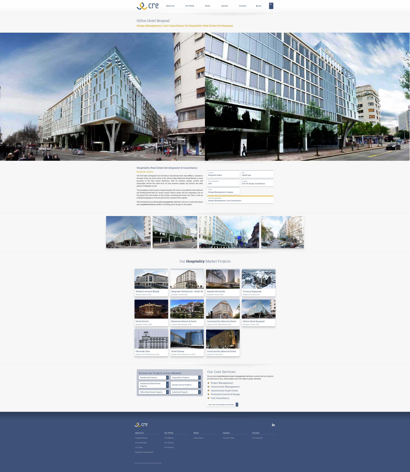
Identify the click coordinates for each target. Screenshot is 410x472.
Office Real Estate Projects (151, 392)
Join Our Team (228, 438)
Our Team (138, 447)
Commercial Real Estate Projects (150, 384)
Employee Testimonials (144, 452)
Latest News (198, 438)
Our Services (169, 443)
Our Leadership (140, 443)
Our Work (189, 6)
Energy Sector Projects (181, 385)
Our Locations (257, 438)
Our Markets (169, 438)
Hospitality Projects (180, 377)
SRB (259, 6)
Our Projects (169, 447)
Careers (224, 6)
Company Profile (141, 438)
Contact (242, 6)
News (207, 6)
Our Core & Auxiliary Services (221, 404)
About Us (170, 6)
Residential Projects (148, 377)
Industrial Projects (180, 392)
